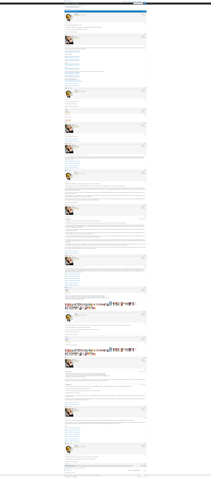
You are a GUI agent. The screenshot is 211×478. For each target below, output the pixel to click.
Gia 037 (66, 69)
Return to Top (79, 475)
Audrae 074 (67, 52)
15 (80, 9)
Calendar (140, 1)
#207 (145, 342)
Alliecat (66, 289)
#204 (145, 266)
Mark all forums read (92, 475)
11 (74, 9)
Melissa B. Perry (73, 52)
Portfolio (77, 83)
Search (130, 1)
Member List (135, 1)
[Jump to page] (85, 9)
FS (66, 120)
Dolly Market (75, 475)
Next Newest (72, 465)
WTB (69, 120)
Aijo (75, 36)
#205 (145, 293)
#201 (145, 154)
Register (76, 3)
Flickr (69, 83)
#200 (145, 134)
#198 (145, 99)
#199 (145, 114)
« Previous (69, 9)
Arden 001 (67, 76)
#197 (145, 45)
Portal (126, 1)
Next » (82, 9)
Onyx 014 (66, 60)
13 (77, 9)
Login (73, 3)
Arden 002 (67, 73)
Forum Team (66, 475)
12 (75, 9)
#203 (145, 216)
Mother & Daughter (68, 81)
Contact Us (70, 475)
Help (145, 1)
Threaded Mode (144, 11)
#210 (145, 454)
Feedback (66, 83)
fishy (66, 110)
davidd (75, 13)
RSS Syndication (98, 475)
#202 (145, 181)
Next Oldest (67, 465)
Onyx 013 (66, 57)
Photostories (73, 83)
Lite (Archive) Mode (85, 475)
